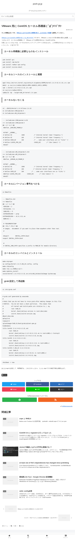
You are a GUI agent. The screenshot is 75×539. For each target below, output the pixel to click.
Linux (5, 375)
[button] (73, 16)
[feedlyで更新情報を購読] (19, 400)
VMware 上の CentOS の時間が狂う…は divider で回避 (34, 33)
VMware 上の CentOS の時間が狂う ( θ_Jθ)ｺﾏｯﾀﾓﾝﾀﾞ (18, 37)
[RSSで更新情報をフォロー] (55, 400)
